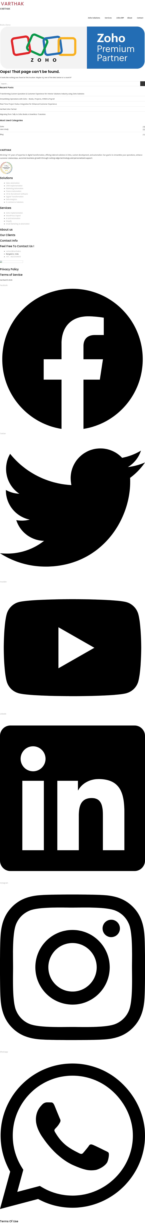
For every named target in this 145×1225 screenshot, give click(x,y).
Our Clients (7, 235)
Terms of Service (11, 275)
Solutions (6, 178)
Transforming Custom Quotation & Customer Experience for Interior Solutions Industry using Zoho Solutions (42, 94)
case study (4, 129)
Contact (140, 18)
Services (108, 18)
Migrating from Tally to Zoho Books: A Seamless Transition (23, 114)
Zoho (2, 126)
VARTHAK (5, 8)
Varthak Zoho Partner (8, 109)
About (129, 18)
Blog (2, 134)
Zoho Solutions (94, 18)
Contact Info (9, 240)
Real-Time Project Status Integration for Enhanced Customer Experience (28, 104)
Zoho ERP (120, 18)
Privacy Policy (9, 269)
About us (6, 229)
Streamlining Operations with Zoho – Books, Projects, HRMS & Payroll (27, 99)
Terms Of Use (9, 1221)
